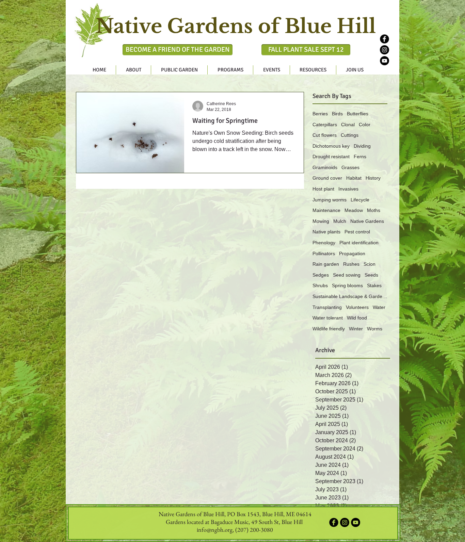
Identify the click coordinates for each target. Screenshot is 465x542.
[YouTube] (384, 60)
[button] (133, 70)
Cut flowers (324, 135)
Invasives (348, 189)
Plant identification (359, 242)
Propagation (352, 253)
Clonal (348, 124)
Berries (320, 113)
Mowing (320, 221)
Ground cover (327, 178)
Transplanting (327, 307)
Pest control (357, 231)
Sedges (320, 275)
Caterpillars (324, 124)
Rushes (351, 264)
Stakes (374, 285)
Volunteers (357, 307)
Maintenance (326, 210)
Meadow (353, 210)
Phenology (323, 242)
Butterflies (357, 113)
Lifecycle (360, 199)
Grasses (350, 167)
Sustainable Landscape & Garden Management (349, 296)
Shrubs (320, 285)
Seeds (371, 275)
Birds (337, 113)
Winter (356, 328)
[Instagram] (384, 49)
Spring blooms (347, 285)
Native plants (326, 231)
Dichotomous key (331, 146)
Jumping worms (329, 199)
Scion (369, 264)
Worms (374, 328)
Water (379, 307)
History (373, 178)
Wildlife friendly (328, 328)
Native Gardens (367, 221)
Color (364, 124)
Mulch (339, 221)
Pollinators (323, 253)
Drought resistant (331, 156)
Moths (373, 210)
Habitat (354, 178)
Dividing (362, 146)
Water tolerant (327, 318)
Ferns (360, 156)
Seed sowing (346, 275)
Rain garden (325, 264)
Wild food (357, 318)
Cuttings (349, 135)
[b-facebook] (384, 39)
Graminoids (324, 167)
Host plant (323, 189)
